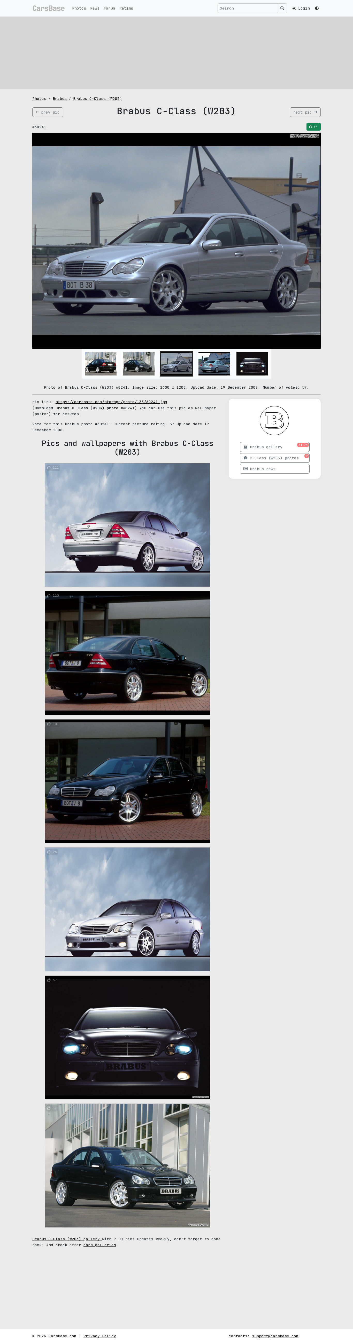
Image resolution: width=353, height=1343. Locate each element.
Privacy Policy (99, 1335)
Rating (126, 8)
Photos (79, 8)
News (94, 8)
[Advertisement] (176, 53)
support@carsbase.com (275, 1335)
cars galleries (99, 1244)
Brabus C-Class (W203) (97, 98)
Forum (109, 8)
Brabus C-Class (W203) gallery (67, 1238)
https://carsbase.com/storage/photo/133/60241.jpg (111, 401)
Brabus (60, 98)
